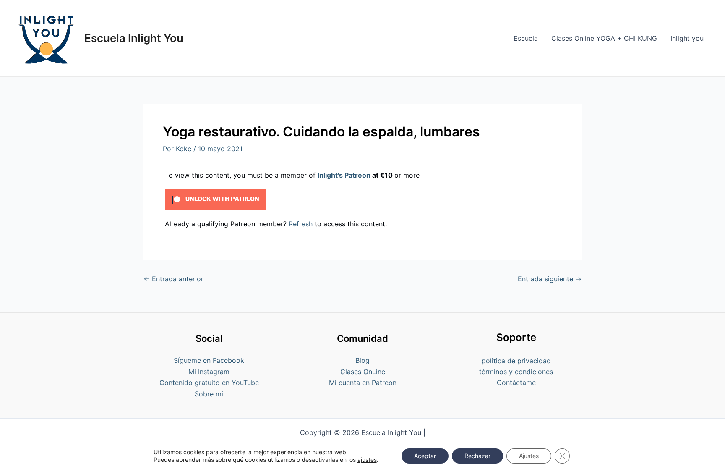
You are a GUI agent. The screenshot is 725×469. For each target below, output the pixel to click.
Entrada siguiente (550, 278)
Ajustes (529, 455)
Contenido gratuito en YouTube (209, 382)
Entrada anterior (173, 278)
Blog (362, 360)
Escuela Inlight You (133, 38)
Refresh (301, 224)
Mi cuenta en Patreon (362, 382)
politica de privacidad (516, 360)
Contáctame (516, 382)
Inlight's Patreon (344, 175)
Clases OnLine (362, 371)
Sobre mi (209, 394)
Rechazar (477, 455)
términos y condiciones (516, 371)
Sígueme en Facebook (209, 360)
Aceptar (425, 455)
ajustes (367, 459)
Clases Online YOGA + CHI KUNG (604, 38)
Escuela (526, 38)
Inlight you (687, 38)
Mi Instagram (208, 371)
